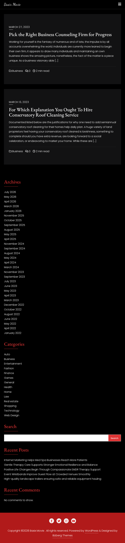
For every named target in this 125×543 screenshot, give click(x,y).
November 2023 (14, 272)
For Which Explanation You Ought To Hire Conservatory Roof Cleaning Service (50, 112)
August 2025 (12, 230)
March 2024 (11, 267)
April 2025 (10, 239)
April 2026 (10, 201)
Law (6, 396)
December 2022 (14, 305)
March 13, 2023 (19, 102)
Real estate (11, 401)
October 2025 (13, 220)
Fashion (9, 368)
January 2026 (12, 211)
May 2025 (10, 234)
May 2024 (10, 258)
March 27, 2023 (19, 27)
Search (10, 426)
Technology (11, 411)
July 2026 (10, 192)
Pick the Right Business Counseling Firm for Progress (60, 34)
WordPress (91, 531)
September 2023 (14, 277)
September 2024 (14, 248)
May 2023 (10, 291)
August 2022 (12, 314)
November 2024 (14, 244)
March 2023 (11, 300)
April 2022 (10, 328)
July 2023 (10, 281)
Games (8, 378)
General (9, 382)
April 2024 (10, 262)
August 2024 (12, 253)
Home (8, 392)
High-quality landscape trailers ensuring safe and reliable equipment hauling (52, 479)
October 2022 (12, 309)
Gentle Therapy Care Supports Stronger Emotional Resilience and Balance (51, 465)
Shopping (10, 406)
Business (17, 71)
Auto (7, 354)
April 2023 (10, 295)
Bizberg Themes (63, 535)
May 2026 (10, 197)
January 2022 (12, 333)
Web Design (11, 415)
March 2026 (11, 206)
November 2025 (14, 215)
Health (8, 387)
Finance (9, 373)
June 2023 (10, 286)
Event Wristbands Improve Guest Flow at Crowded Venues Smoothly (47, 474)
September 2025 (14, 225)
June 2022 (10, 319)
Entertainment (13, 364)
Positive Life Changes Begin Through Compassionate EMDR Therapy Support (52, 469)
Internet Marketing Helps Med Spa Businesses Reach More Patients (45, 460)
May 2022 (10, 324)
